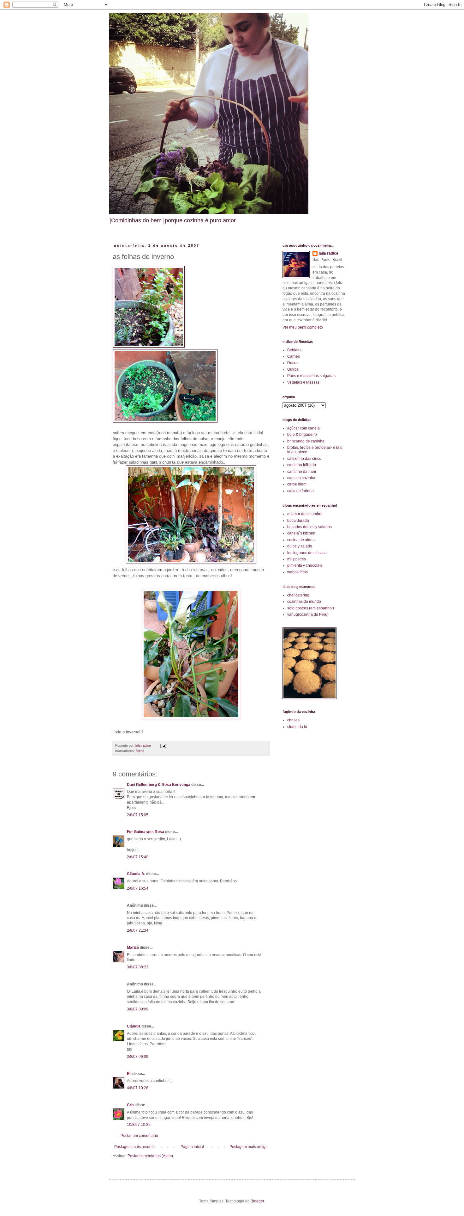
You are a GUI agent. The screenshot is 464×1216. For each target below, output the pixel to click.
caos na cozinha (301, 478)
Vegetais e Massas (303, 382)
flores (140, 751)
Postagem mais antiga (248, 1147)
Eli (129, 1073)
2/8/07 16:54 (137, 888)
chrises (293, 720)
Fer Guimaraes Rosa (145, 832)
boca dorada (298, 520)
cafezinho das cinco (304, 458)
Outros (293, 369)
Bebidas (294, 350)
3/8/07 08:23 (137, 967)
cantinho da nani (301, 471)
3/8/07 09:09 (137, 1009)
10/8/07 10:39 (139, 1124)
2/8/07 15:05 (137, 815)
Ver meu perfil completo (303, 327)
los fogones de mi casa (307, 553)
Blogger (257, 1201)
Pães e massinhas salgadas (311, 375)
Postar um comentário (139, 1135)
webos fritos (297, 572)
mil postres (296, 559)
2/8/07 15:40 (137, 857)
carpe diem (296, 484)
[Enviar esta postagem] (163, 745)
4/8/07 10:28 (137, 1088)
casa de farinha (300, 491)
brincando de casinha (305, 441)
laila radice (328, 253)
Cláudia (133, 1026)
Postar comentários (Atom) (150, 1156)
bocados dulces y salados (309, 527)
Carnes (293, 356)
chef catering (298, 595)
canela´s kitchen (301, 533)
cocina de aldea (301, 540)
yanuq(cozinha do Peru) (308, 614)
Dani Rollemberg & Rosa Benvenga (158, 784)
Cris (130, 1105)
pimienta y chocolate (305, 565)
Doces (292, 363)
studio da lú (297, 727)
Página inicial (192, 1147)
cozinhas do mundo (304, 601)
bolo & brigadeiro (302, 434)
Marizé (133, 947)
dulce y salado (299, 546)
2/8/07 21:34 (137, 930)
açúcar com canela (303, 428)
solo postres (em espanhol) (310, 608)
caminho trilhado (301, 465)
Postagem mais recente (134, 1147)
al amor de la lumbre (305, 514)
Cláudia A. (136, 874)
